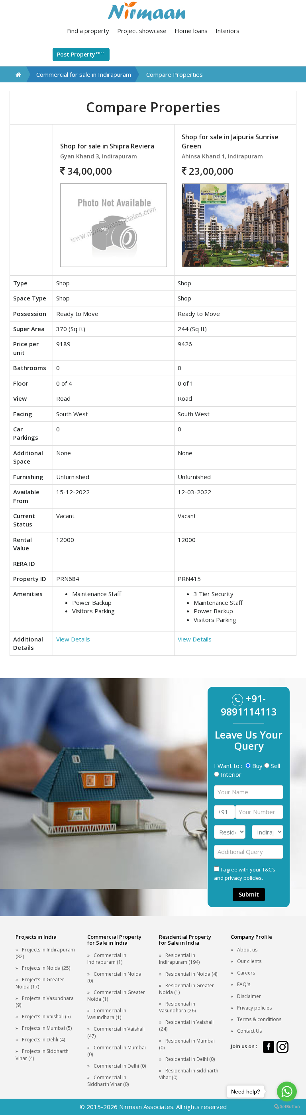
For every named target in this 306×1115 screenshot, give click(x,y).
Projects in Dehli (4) (43, 1039)
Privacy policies (254, 1007)
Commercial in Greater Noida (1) (116, 995)
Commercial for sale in (83, 74)
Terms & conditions (259, 1019)
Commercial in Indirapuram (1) (106, 958)
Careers (246, 972)
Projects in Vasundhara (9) (45, 1001)
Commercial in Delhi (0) (120, 1065)
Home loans (191, 31)
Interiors (227, 31)
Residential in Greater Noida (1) (186, 989)
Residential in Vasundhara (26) (177, 1007)
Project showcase (142, 31)
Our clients (249, 961)
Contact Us (249, 1030)
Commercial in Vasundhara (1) (106, 1014)
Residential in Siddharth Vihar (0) (188, 1074)
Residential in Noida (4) (191, 974)
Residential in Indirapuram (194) (179, 958)
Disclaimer (249, 996)
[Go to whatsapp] (287, 1091)
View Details (73, 639)
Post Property (80, 54)
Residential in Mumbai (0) (187, 1044)
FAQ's (243, 984)
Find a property (88, 31)
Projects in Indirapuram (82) (45, 953)
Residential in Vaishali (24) (186, 1025)
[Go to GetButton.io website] (287, 1106)
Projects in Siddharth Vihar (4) (42, 1054)
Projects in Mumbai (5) (47, 1028)
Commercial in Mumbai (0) (116, 1051)
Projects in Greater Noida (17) (40, 983)
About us (247, 949)
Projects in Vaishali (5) (46, 1016)
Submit (249, 894)
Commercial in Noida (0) (114, 977)
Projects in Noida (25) (46, 968)
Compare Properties (174, 74)
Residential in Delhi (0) (190, 1059)
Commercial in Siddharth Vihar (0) (108, 1081)
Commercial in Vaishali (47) (116, 1032)
